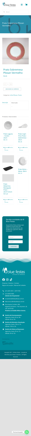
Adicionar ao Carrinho (12, 89)
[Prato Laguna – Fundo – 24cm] (8, 125)
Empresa (4, 283)
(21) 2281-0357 (9, 291)
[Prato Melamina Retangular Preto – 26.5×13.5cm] (8, 168)
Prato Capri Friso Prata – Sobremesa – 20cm (22, 137)
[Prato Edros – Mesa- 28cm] (23, 161)
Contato (16, 283)
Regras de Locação (7, 285)
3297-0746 (17, 291)
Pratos (20, 95)
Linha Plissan (13, 95)
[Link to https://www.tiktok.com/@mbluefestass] (11, 279)
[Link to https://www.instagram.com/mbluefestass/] (7, 279)
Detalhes (11, 147)
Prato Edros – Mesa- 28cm (22, 170)
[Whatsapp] (27, 432)
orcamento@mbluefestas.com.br (14, 299)
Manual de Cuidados (20, 285)
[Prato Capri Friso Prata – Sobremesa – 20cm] (23, 125)
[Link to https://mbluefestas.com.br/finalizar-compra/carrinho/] (26, 5)
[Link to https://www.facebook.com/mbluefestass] (3, 279)
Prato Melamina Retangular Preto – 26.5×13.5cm (7, 188)
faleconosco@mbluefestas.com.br (14, 301)
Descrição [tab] (5, 102)
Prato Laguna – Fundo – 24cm (8, 136)
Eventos (11, 283)
